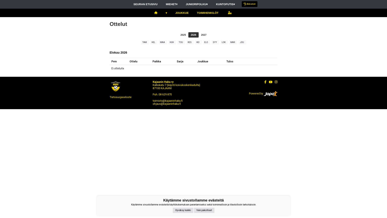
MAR (232, 42)
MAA (162, 42)
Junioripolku (197, 4)
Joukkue (182, 12)
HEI (197, 42)
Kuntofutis (225, 4)
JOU (242, 42)
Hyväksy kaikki (183, 210)
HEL (153, 42)
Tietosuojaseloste (121, 97)
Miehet (171, 4)
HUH (172, 42)
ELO (206, 42)
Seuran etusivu (145, 4)
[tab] (183, 35)
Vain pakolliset (204, 210)
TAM (144, 42)
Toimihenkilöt (207, 12)
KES (190, 42)
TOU (181, 42)
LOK (224, 42)
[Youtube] (269, 82)
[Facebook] (264, 82)
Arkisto (251, 4)
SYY (215, 42)
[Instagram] (274, 82)
